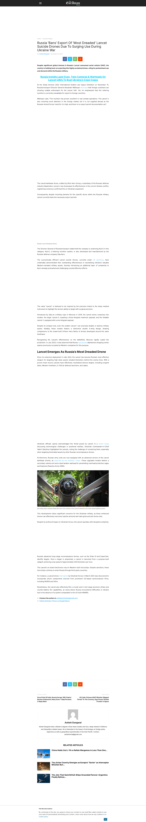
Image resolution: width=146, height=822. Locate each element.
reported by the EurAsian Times (67, 460)
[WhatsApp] (75, 59)
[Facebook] (65, 59)
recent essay (103, 444)
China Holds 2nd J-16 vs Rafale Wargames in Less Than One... (79, 750)
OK (105, 819)
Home (39, 38)
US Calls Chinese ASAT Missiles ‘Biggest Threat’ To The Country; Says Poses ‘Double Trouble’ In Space (93, 699)
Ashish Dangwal (44, 54)
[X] (70, 59)
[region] (73, 23)
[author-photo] (73, 720)
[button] (40, 3)
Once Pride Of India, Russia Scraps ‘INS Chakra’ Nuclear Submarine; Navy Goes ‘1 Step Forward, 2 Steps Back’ (54, 699)
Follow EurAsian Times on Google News (54, 601)
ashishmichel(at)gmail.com (67, 598)
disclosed (84, 88)
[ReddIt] (80, 59)
